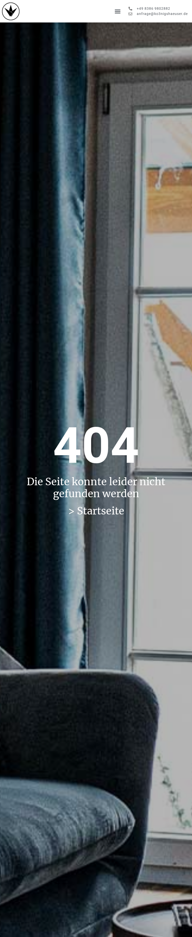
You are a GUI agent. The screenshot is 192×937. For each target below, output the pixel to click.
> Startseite (96, 511)
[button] (117, 11)
